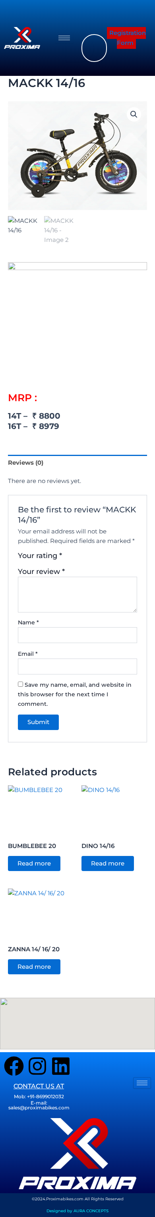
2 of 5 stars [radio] (77, 558)
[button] (91, 14)
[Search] (80, 48)
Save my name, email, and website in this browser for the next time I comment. (75, 694)
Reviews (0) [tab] (25, 462)
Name (28, 622)
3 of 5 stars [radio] (86, 558)
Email (28, 653)
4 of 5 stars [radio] (95, 558)
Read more (34, 863)
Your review (41, 571)
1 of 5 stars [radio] (69, 558)
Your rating (40, 556)
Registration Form (127, 37)
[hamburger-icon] (64, 38)
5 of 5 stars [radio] (103, 558)
